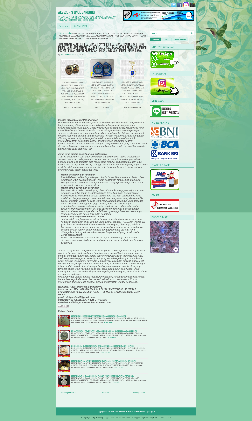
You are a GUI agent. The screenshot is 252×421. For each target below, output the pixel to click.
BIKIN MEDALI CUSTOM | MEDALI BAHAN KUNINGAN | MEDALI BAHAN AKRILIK (102, 346)
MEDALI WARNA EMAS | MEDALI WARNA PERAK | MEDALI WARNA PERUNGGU (102, 376)
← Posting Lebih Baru (68, 392)
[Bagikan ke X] (65, 306)
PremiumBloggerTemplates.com (139, 418)
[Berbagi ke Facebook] (67, 306)
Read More (108, 322)
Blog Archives (180, 39)
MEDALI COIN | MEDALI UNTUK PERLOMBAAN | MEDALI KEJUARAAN (98, 316)
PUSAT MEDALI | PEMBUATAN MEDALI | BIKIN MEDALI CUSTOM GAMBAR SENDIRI (104, 331)
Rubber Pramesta (68, 54)
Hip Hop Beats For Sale (162, 418)
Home (61, 33)
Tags (166, 39)
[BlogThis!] (62, 306)
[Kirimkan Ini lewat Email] (59, 306)
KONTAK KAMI (80, 26)
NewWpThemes (95, 418)
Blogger (151, 411)
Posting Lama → (140, 392)
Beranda (63, 26)
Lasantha (121, 418)
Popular (156, 39)
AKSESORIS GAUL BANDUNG (76, 12)
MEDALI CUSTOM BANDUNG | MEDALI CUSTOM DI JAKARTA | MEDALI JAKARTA (103, 361)
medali (69, 33)
